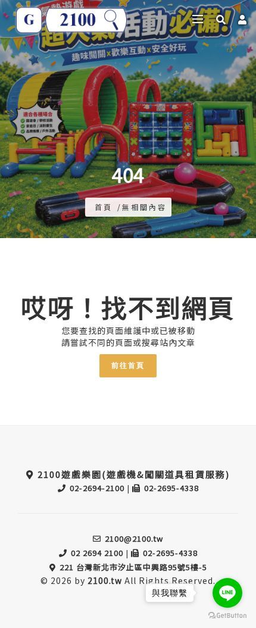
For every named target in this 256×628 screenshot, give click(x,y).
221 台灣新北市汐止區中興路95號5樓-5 (133, 567)
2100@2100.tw (134, 538)
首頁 (104, 207)
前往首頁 (128, 365)
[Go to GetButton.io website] (227, 616)
